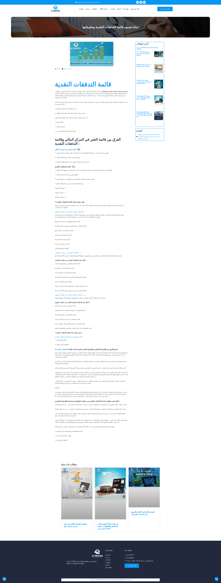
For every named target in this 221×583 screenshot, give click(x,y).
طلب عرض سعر (135, 9)
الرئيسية (81, 9)
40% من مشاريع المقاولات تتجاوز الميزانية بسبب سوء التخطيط (143, 53)
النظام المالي (146, 134)
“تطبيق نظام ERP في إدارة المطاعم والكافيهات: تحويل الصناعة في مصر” (143, 97)
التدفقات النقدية (62, 349)
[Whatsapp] (4, 579)
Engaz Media (127, 579)
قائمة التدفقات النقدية (83, 84)
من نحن (88, 9)
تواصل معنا (125, 9)
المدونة (119, 9)
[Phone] (216, 579)
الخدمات (112, 9)
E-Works (92, 579)
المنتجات (94, 9)
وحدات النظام (103, 9)
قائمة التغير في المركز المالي (65, 149)
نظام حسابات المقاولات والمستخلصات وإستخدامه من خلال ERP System (143, 82)
